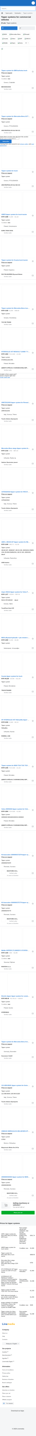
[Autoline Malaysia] (12, 3)
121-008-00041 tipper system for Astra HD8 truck (18, 1085)
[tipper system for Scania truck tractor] (18, 248)
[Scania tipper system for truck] (18, 664)
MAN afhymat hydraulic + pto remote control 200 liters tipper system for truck (9, 1297)
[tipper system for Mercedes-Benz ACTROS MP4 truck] (18, 104)
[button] (33, 3)
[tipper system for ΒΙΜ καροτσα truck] (18, 58)
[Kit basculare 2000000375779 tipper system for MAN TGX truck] (18, 890)
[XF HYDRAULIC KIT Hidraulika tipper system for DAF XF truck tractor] (18, 707)
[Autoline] (2, 13)
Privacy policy (6, 1373)
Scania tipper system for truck (11, 676)
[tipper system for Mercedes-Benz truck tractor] (18, 296)
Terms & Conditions (8, 1370)
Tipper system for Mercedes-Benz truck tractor (17, 308)
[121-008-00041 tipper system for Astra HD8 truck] (18, 1073)
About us (4, 1333)
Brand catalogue (7, 1382)
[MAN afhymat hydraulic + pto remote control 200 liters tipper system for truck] (18, 625)
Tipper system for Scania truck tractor (14, 260)
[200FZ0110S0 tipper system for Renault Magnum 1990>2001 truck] (18, 390)
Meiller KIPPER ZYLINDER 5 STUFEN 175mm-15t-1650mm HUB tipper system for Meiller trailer (9, 1305)
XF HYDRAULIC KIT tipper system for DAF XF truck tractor (9, 1270)
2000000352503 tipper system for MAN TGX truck (18, 1177)
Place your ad (18, 1212)
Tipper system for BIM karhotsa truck (14, 70)
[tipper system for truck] (18, 158)
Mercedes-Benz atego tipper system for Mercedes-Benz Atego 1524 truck (9, 1263)
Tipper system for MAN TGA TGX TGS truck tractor (9, 1290)
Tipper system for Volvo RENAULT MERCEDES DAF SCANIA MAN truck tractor (8, 1314)
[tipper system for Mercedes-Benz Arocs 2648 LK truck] (18, 1029)
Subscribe (6, 141)
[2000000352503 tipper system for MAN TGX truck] (18, 1164)
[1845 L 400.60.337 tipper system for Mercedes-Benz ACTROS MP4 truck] (18, 529)
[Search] (33, 8)
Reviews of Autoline (8, 1379)
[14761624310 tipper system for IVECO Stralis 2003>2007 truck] (18, 479)
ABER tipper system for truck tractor (14, 214)
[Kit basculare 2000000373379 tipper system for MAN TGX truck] (18, 842)
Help (3, 1336)
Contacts (4, 1339)
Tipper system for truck (9, 171)
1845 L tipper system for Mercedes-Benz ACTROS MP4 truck (9, 1235)
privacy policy (24, 144)
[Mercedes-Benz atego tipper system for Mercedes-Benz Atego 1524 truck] (18, 436)
